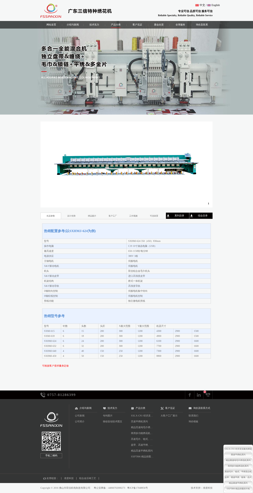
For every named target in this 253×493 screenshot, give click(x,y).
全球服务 (180, 24)
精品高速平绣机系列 (142, 450)
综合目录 (203, 215)
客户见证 (137, 24)
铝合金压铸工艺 (87, 478)
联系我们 (193, 415)
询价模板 (193, 421)
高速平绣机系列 (139, 421)
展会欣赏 (159, 24)
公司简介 (80, 421)
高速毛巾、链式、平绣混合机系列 (143, 439)
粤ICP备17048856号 (137, 488)
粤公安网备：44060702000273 (109, 488)
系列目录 (179, 215)
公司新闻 (80, 415)
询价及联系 (202, 24)
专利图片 (108, 415)
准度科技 (69, 478)
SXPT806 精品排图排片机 (143, 456)
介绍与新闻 (73, 24)
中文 (202, 5)
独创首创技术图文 (112, 421)
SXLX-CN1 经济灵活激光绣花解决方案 (143, 415)
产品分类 (116, 24)
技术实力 (94, 24)
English (216, 5)
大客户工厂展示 (169, 415)
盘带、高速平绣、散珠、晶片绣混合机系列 (143, 445)
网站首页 (51, 24)
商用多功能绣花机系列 (143, 433)
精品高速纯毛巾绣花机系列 (143, 427)
